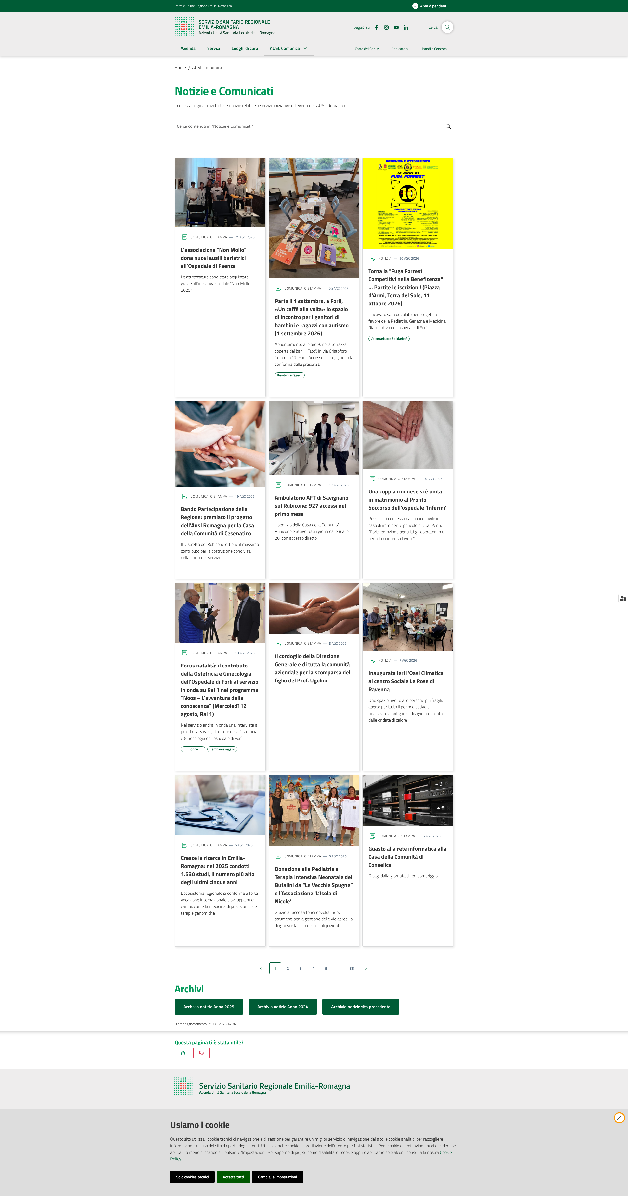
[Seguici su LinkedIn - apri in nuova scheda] (404, 27)
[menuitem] (188, 48)
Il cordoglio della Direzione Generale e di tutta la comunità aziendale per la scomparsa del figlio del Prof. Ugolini (312, 668)
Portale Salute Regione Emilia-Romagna (203, 5)
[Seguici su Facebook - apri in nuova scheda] (374, 27)
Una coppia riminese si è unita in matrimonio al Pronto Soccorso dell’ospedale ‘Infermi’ (407, 499)
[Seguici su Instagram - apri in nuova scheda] (384, 27)
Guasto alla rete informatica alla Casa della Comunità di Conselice (407, 856)
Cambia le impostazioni (277, 1177)
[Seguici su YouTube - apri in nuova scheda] (394, 27)
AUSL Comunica (207, 67)
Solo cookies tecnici (192, 1177)
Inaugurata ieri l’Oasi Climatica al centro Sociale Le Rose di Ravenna (406, 680)
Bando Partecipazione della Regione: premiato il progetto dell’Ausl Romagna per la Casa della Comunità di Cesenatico (217, 521)
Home (180, 67)
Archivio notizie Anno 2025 (208, 1006)
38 (352, 968)
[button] (447, 27)
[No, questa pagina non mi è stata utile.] (201, 1053)
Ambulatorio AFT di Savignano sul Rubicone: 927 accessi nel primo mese (311, 505)
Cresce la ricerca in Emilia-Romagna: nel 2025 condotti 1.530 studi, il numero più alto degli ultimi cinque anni (217, 869)
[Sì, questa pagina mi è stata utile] (183, 1053)
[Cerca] (446, 126)
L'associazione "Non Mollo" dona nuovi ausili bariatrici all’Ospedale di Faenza (213, 257)
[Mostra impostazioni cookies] (623, 598)
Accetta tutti (233, 1177)
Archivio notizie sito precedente (360, 1006)
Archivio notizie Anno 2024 (282, 1006)
